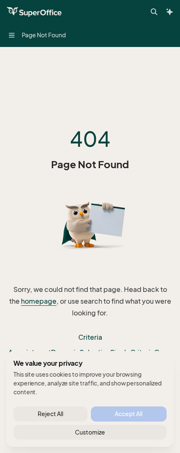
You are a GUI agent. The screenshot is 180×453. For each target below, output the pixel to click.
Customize (90, 432)
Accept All (128, 413)
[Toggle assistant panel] (169, 12)
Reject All (50, 413)
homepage (39, 301)
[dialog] (90, 398)
